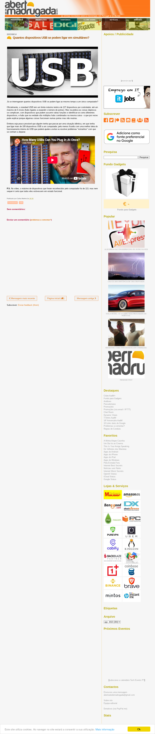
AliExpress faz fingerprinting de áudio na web (126, 249)
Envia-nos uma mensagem (115, 692)
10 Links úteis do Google (114, 423)
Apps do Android (111, 452)
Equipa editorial (110, 703)
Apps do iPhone (111, 454)
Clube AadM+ (90, 20)
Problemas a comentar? (114, 426)
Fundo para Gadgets (113, 398)
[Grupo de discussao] (140, 120)
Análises (138, 20)
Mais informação (105, 729)
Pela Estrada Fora (112, 463)
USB (21, 202)
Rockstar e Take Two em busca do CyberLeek (126, 348)
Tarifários (65, 20)
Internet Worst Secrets (114, 471)
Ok (139, 729)
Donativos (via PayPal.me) (115, 709)
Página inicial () (55, 298)
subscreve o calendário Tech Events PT (126, 680)
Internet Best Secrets (113, 465)
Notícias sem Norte (112, 468)
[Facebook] (106, 120)
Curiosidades (12, 202)
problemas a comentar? (41, 220)
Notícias (114, 20)
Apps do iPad (109, 457)
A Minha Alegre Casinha (114, 441)
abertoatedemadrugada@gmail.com (119, 695)
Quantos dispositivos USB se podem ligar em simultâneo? (51, 37)
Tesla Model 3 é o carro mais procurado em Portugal (126, 314)
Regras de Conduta (112, 429)
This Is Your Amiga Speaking (116, 446)
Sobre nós (108, 700)
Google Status (110, 479)
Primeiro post (126, 380)
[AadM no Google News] (133, 120)
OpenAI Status (110, 474)
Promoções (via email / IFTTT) (117, 409)
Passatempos (17, 20)
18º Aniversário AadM (113, 420)
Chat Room (109, 412)
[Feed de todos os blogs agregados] (146, 120)
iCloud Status (109, 476)
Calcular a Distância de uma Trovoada (126, 281)
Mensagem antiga (86, 298)
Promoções (41, 20)
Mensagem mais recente (22, 298)
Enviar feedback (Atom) (28, 305)
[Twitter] (111, 120)
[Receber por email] (128, 120)
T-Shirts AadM (110, 418)
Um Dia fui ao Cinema (113, 443)
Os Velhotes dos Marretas (115, 449)
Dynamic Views (110, 415)
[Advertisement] (127, 57)
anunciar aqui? (127, 81)
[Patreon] (117, 120)
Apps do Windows (111, 460)
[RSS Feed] (122, 120)
